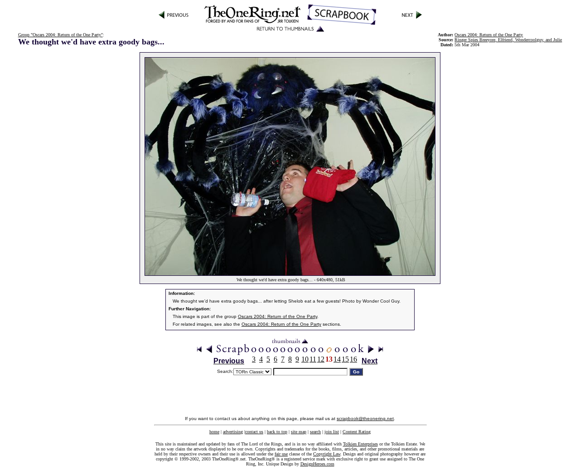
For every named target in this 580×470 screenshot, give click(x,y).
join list (331, 431)
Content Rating (357, 431)
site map (298, 431)
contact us (254, 431)
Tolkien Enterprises (360, 443)
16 (353, 359)
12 (320, 359)
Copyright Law (326, 453)
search (315, 431)
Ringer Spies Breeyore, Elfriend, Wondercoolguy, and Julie (508, 39)
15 (345, 359)
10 (305, 359)
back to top (277, 431)
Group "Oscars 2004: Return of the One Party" (60, 34)
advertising (233, 431)
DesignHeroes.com (317, 463)
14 (337, 359)
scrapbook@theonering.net (365, 418)
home (214, 431)
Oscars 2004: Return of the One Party (277, 316)
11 (312, 359)
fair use (281, 453)
